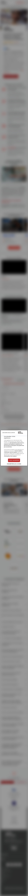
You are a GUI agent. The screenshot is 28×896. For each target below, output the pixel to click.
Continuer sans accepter (8, 432)
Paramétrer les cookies (14, 464)
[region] (14, 448)
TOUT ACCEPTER (14, 460)
